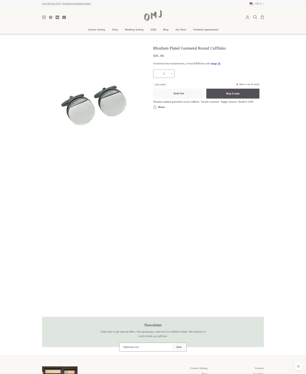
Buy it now (233, 93)
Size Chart (160, 85)
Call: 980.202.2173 (51, 3)
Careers (259, 368)
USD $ (258, 3)
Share (161, 107)
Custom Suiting (198, 368)
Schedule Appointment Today (77, 3)
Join (179, 347)
